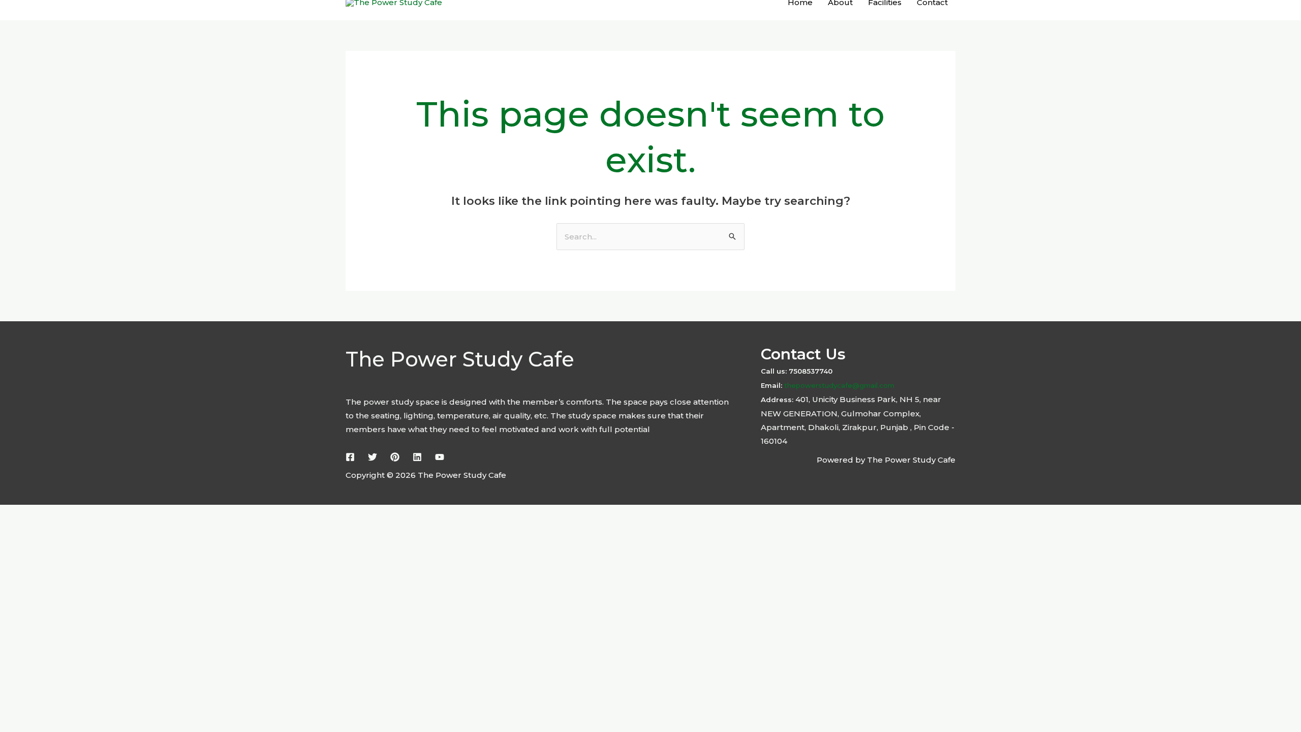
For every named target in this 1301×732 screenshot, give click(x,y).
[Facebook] (350, 457)
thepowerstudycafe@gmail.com (838, 385)
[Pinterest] (394, 457)
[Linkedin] (417, 457)
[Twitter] (372, 457)
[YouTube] (439, 457)
